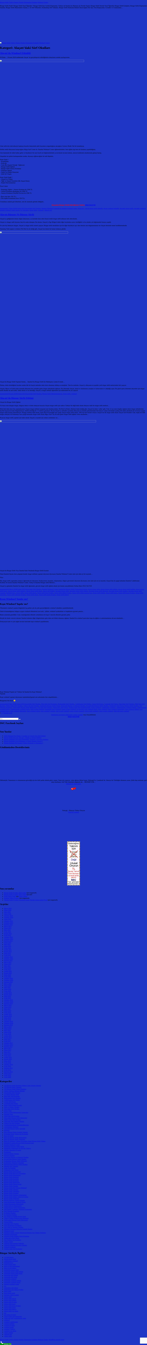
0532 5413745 (90, 205)
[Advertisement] (74, 25)
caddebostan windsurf (108, 707)
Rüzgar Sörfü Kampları (11, 1179)
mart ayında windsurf (62, 711)
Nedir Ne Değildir (10, 1168)
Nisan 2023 (7, 928)
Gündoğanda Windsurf (11, 1127)
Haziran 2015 (8, 1068)
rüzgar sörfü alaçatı (30, 593)
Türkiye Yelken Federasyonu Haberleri (16, 1218)
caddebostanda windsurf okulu (20, 709)
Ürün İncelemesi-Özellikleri (13, 1225)
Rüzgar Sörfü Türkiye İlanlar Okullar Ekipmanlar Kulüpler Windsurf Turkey (24, 2)
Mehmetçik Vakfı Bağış (73, 784)
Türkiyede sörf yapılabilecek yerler (15, 1318)
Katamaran (7, 1152)
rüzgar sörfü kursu (111, 593)
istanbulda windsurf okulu (12, 1282)
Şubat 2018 (7, 1032)
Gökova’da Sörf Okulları (31, 706)
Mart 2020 (7, 987)
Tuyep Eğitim (8, 1222)
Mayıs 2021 (8, 962)
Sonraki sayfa (8, 713)
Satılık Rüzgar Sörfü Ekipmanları (14, 1207)
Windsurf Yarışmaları (10, 1234)
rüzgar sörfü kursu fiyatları (126, 593)
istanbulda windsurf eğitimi (12, 1281)
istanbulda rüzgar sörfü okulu (13, 1273)
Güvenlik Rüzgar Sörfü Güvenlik (14, 1128)
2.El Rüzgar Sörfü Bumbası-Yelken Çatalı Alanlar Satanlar (22, 1085)
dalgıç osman (23, 896)
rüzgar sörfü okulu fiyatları (47, 595)
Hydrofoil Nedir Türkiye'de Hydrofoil (16, 1134)
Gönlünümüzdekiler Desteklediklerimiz (16, 1125)
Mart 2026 (7, 912)
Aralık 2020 (8, 971)
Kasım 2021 (8, 951)
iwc (5, 1286)
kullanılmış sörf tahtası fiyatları (13, 1289)
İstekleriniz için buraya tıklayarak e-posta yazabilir (67, 715)
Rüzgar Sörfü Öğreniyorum (12, 1184)
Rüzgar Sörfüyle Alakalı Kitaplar (14, 1200)
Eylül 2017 (7, 1041)
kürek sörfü (7, 1291)
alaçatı (60, 394)
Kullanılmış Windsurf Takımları (14, 1163)
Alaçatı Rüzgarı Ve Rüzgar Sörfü (17, 214)
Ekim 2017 (7, 1039)
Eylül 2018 (7, 1020)
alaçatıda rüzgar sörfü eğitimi (79, 591)
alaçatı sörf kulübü (48, 591)
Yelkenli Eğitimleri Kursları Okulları (15, 1245)
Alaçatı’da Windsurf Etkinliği (15, 53)
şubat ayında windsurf (106, 711)
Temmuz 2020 (8, 980)
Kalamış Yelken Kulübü (11, 898)
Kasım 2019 (8, 994)
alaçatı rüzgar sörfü (94, 589)
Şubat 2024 (7, 919)
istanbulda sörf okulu (10, 1277)
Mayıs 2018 (8, 1027)
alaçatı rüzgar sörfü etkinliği (94, 208)
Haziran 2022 (8, 941)
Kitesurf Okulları (9, 1155)
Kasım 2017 (8, 1037)
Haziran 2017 (8, 1046)
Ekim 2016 (7, 1061)
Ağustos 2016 (8, 1064)
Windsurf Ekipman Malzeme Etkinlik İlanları (18, 1229)
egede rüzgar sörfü (10, 1264)
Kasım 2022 (8, 933)
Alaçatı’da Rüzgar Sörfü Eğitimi (17, 398)
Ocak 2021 (7, 969)
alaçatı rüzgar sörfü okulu (34, 591)
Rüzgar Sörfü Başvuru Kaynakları (15, 1173)
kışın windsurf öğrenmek (18, 711)
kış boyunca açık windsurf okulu (87, 709)
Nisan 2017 (7, 1050)
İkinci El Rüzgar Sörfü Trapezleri (14, 1139)
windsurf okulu (9, 1327)
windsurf (40, 210)
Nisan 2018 (7, 1029)
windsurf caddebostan (11, 1322)
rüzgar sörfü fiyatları (10, 1302)
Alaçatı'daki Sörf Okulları (33, 208)
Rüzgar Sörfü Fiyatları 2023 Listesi (15, 893)
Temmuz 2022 (8, 939)
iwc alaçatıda (24, 210)
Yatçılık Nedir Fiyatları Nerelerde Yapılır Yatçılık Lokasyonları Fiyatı (25, 900)
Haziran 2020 (8, 982)
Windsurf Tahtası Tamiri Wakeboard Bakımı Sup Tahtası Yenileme (25, 1233)
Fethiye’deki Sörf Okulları (14, 706)
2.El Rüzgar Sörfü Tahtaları (12, 1087)
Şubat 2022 (7, 946)
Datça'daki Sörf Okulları (126, 704)
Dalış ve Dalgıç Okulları (11, 1107)
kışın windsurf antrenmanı (116, 709)
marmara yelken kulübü (11, 1295)
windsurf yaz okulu (10, 1331)
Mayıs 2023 (8, 926)
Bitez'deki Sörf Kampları (49, 704)
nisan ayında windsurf (77, 711)
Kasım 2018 (8, 1016)
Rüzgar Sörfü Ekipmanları (12, 1175)
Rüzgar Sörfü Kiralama (11, 1181)
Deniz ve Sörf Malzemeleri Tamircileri (16, 1112)
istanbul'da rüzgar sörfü (11, 1270)
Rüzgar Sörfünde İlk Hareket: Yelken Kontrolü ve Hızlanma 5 (23, 743)
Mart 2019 (7, 1009)
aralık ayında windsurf (94, 707)
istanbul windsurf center (11, 1284)
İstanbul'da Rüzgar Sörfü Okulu (69, 589)
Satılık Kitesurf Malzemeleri (13, 1206)
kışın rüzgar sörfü (9, 1293)
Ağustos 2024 (8, 915)
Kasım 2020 (8, 973)
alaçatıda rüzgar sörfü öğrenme (98, 591)
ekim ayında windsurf (37, 709)
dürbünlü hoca (10, 593)
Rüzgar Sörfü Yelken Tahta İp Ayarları (16, 1197)
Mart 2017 (7, 1052)
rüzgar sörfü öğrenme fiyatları (16, 595)
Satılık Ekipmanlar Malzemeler (14, 1204)
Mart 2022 (7, 944)
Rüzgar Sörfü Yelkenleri (11, 1198)
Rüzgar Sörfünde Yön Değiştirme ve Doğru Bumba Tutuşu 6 (23, 741)
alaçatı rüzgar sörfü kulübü (126, 589)
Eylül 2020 (7, 976)
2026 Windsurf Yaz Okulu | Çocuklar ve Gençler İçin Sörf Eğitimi (25, 736)
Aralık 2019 (8, 993)
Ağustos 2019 (8, 1000)
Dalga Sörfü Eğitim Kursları (13, 1105)
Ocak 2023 (7, 932)
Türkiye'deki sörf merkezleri (13, 1316)
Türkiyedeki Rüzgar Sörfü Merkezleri (24, 707)
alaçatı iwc (81, 208)
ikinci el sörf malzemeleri (12, 1266)
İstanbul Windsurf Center (49, 208)
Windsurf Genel (9, 1231)
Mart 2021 (7, 966)
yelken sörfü (8, 1336)
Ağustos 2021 (8, 957)
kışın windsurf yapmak (48, 711)
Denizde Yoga (8, 1114)
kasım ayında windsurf (69, 709)
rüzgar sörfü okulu (32, 595)
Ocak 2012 (7, 1075)
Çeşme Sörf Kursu (97, 704)
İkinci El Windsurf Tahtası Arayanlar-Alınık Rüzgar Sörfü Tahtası (24, 1141)
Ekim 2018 (7, 1018)
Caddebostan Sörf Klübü (83, 704)
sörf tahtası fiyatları (10, 1315)
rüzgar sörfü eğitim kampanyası (82, 593)
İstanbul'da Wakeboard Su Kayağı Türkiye (17, 1148)
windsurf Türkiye (9, 1329)
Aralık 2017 (8, 1036)
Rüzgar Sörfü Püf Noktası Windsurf (15, 1188)
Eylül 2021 (7, 955)
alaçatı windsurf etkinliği (111, 208)
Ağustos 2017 (8, 1043)
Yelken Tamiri (8, 1242)
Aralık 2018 (8, 1014)
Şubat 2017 (7, 1054)
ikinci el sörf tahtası (10, 1268)
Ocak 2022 (7, 948)
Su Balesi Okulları (10, 1213)
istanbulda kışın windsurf (53, 709)
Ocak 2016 (7, 1066)
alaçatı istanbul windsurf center (67, 208)
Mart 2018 (7, 1030)
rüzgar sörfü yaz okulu (11, 1311)
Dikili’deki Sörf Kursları (11, 1116)
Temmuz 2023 (8, 923)
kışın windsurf (102, 709)
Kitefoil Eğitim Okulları (11, 1154)
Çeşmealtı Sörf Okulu (111, 704)
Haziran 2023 (8, 924)
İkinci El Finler (9, 1136)
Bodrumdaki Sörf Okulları (66, 704)
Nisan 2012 (7, 1073)
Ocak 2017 (7, 1055)
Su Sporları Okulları (10, 1215)
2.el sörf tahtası (9, 1257)
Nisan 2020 (7, 985)
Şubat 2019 (7, 1011)
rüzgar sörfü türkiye (62, 595)
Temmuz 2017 (8, 1045)
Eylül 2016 (7, 1063)
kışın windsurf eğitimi (132, 709)
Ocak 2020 (7, 991)
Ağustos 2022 (8, 937)
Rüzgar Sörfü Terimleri (11, 1193)
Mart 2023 (7, 930)
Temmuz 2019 (8, 1002)
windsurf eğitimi (9, 1324)
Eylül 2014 (7, 1070)
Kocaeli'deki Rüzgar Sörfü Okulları (97, 706)
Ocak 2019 (7, 1012)
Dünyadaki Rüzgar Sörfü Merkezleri (15, 1118)
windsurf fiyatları (9, 1325)
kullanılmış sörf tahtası (11, 1288)
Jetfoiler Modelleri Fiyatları (12, 1150)
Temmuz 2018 (8, 1023)
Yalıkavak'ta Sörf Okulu (60, 707)
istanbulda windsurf (10, 1279)
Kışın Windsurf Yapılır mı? (14, 599)
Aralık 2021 (8, 950)
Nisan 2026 (7, 910)
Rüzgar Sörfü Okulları (131, 706)
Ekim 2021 (7, 953)
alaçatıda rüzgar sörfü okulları (118, 591)
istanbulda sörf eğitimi (11, 1275)
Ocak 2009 (7, 1077)
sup (5, 1313)
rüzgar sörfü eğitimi (99, 593)
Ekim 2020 (7, 975)
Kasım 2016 (8, 1059)
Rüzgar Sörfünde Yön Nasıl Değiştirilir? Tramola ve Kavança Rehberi (26, 739)
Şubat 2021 (7, 968)
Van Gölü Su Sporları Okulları (13, 1227)
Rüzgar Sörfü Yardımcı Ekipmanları (15, 1195)
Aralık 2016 (8, 1057)
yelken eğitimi (8, 1333)
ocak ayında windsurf (91, 711)
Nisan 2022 (7, 942)
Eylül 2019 (7, 998)
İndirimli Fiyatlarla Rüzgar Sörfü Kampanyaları (19, 1143)
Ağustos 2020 (8, 978)
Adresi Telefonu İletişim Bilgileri (14, 1091)
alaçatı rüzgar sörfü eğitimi (109, 589)
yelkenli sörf (48, 210)
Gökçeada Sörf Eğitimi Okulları (14, 1121)
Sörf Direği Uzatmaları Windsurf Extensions (18, 1209)
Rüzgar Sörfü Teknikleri (11, 1191)
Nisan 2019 (7, 1007)
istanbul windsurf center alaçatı (10, 210)
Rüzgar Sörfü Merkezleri (50, 394)
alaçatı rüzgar (83, 589)
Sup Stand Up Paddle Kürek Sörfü (15, 1216)
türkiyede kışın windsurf (121, 711)
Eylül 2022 (7, 935)
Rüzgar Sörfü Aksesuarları (12, 1172)
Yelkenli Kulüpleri (10, 1247)
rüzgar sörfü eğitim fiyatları (62, 593)
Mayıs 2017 (8, 1048)
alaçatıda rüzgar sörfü (126, 208)
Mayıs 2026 (8, 908)
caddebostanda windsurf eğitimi (126, 707)
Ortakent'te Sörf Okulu (116, 706)
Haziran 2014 (8, 1072)
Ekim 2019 (7, 996)
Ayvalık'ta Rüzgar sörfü (11, 1094)
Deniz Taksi (8, 1111)
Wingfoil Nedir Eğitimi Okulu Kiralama (16, 1236)
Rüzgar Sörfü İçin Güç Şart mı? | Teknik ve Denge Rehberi (22, 738)
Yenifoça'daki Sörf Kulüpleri (78, 707)
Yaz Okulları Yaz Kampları (12, 1240)
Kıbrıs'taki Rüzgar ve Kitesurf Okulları (73, 706)
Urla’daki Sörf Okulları (44, 707)
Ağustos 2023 (8, 921)
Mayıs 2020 (8, 984)
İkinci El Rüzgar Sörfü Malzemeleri (15, 1137)
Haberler (7, 1130)
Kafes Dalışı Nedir (10, 896)
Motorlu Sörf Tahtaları (11, 1166)
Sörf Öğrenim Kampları (11, 1211)
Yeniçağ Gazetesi (73, 812)
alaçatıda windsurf (140, 208)
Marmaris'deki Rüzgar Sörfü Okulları (16, 1164)
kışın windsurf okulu (33, 711)
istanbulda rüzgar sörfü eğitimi (13, 1272)
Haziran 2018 (8, 1025)
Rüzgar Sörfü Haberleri (11, 1177)
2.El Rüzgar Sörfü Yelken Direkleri (15, 1089)
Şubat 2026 (7, 914)
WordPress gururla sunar (56, 1340)
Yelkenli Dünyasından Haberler (14, 1243)
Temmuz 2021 (8, 959)
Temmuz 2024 (8, 917)
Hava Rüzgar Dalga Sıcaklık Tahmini (16, 1132)
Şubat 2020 (7, 989)
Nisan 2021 (7, 964)
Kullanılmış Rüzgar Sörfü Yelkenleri (15, 1161)
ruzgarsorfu (3, 208)
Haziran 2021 (8, 960)
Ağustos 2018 (8, 1021)
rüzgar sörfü (33, 210)
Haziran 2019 (8, 1003)
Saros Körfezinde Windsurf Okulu (15, 1202)
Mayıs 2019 (8, 1005)
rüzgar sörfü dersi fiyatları (45, 593)
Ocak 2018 (7, 1034)
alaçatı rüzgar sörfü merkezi (16, 591)
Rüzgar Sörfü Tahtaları (11, 1189)
